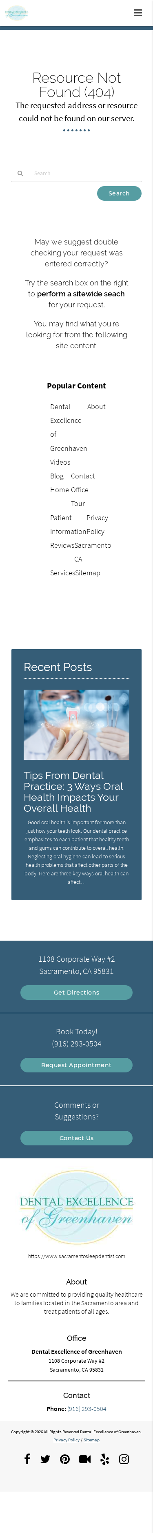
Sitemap (87, 572)
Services (62, 572)
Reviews (62, 545)
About (96, 406)
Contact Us (77, 1138)
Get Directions (77, 992)
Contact (83, 475)
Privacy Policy (66, 1440)
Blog (57, 475)
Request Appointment (76, 1065)
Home (59, 489)
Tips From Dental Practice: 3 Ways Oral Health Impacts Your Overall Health (73, 792)
